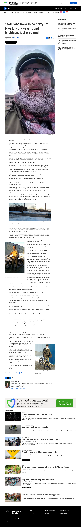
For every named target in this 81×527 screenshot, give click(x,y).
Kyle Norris (24, 416)
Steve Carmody (24, 429)
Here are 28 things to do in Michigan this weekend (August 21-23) (67, 29)
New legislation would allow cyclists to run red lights (41, 439)
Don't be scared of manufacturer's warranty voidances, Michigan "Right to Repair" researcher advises (66, 49)
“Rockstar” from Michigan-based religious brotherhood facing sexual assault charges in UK (66, 35)
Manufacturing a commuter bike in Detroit (37, 414)
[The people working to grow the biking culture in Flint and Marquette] (13, 469)
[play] (5, 8)
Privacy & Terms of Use (64, 510)
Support (48, 12)
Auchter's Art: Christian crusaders (65, 53)
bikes (22, 372)
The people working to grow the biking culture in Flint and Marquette (46, 467)
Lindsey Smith (16, 37)
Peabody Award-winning (24, 383)
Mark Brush (24, 469)
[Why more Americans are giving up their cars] (13, 481)
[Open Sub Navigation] (7, 12)
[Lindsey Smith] (7, 384)
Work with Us (31, 513)
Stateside (11, 12)
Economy (23, 412)
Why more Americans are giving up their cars (38, 480)
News (5, 12)
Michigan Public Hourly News (50, 510)
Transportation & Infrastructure (27, 425)
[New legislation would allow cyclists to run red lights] (13, 441)
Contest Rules (47, 513)
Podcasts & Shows (19, 12)
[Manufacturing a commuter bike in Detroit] (13, 416)
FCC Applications (63, 513)
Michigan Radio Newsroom (26, 441)
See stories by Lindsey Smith (18, 388)
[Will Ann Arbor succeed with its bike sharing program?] (13, 497)
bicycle (27, 372)
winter (10, 372)
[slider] (10, 8)
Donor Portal (66, 3)
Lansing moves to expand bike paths (35, 427)
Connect (41, 12)
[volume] (9, 8)
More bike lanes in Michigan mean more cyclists (39, 452)
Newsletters (56, 12)
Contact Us (31, 510)
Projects (28, 12)
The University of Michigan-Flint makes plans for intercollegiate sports (66, 24)
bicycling (16, 372)
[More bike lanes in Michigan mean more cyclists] (13, 454)
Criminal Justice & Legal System (27, 437)
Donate (74, 3)
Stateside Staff (24, 481)
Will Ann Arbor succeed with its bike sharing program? (41, 495)
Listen (35, 12)
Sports (23, 465)
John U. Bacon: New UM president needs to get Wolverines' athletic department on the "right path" (67, 42)
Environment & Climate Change (27, 450)
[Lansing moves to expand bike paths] (13, 429)
